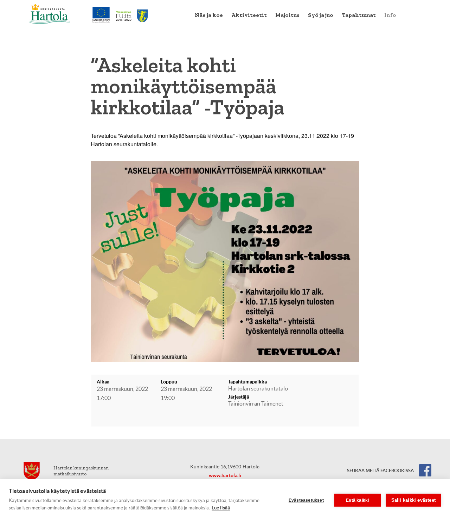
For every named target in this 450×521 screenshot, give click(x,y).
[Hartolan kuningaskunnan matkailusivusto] (49, 14)
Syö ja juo (320, 15)
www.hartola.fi (225, 475)
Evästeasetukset (306, 500)
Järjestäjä (238, 397)
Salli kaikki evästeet (413, 500)
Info (390, 15)
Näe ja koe (209, 15)
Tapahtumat (359, 15)
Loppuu (169, 382)
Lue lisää (221, 507)
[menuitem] (209, 15)
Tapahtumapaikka (247, 382)
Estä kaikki (357, 500)
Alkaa (103, 382)
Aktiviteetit (249, 15)
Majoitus (287, 15)
